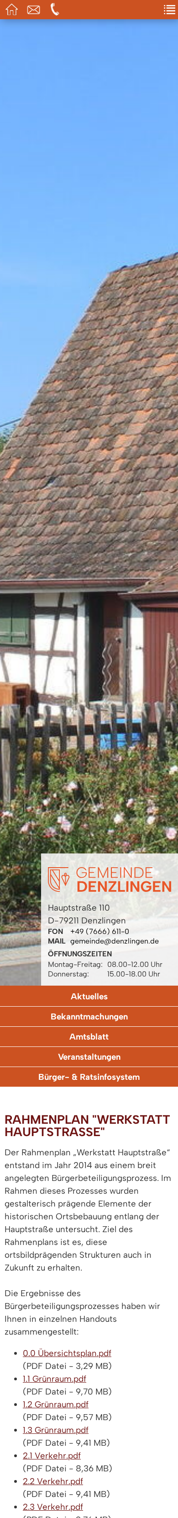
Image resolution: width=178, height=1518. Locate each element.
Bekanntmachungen (89, 1016)
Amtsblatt (89, 1036)
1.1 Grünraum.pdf (54, 1378)
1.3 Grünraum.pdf (56, 1430)
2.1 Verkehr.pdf (52, 1455)
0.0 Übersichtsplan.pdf (67, 1353)
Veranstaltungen (89, 1056)
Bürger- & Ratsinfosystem (89, 1077)
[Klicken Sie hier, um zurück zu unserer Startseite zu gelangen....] (109, 889)
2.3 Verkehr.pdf (53, 1507)
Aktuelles (89, 996)
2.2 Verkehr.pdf (53, 1481)
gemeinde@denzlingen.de (114, 941)
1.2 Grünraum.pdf (56, 1404)
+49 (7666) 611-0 (99, 931)
